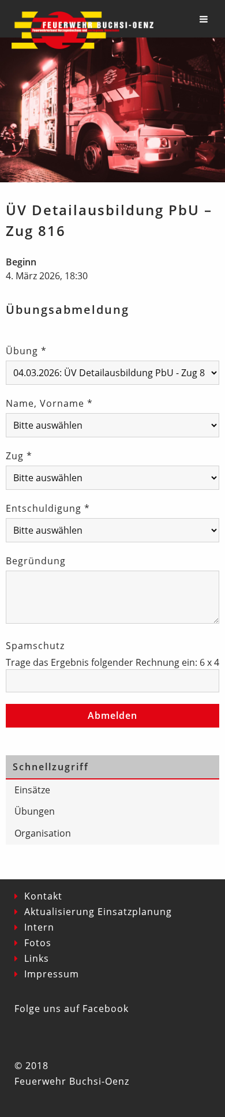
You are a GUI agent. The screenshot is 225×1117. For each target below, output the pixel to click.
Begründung (36, 560)
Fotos (37, 942)
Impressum (51, 974)
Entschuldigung (48, 508)
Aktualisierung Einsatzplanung (98, 911)
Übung (26, 350)
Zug (19, 455)
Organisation (42, 833)
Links (36, 958)
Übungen (34, 811)
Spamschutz (35, 645)
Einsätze (32, 790)
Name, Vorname (49, 403)
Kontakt (43, 896)
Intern (39, 927)
